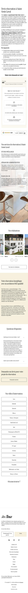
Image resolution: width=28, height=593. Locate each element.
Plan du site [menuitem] (14, 587)
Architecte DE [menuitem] (14, 544)
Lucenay (14, 450)
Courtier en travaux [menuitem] (14, 549)
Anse (14, 427)
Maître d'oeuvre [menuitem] (14, 547)
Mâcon (14, 413)
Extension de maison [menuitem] (14, 554)
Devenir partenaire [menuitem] (14, 569)
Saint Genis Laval (14, 422)
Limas (14, 455)
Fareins (14, 436)
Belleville (14, 404)
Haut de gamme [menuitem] (14, 571)
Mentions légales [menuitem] (14, 584)
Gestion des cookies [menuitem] (14, 589)
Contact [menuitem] (14, 562)
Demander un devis (14, 380)
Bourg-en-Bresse (14, 474)
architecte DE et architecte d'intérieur (9, 33)
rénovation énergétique (6, 290)
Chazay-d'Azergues (14, 418)
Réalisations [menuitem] (14, 557)
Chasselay (14, 460)
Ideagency (21, 582)
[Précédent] (11, 260)
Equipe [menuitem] (14, 564)
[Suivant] (16, 260)
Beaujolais (14, 464)
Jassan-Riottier (14, 441)
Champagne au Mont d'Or (14, 432)
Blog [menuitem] (14, 559)
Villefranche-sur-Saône (14, 469)
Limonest (14, 408)
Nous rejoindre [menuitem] (14, 566)
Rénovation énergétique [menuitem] (14, 552)
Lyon (14, 399)
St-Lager (14, 446)
